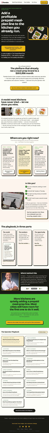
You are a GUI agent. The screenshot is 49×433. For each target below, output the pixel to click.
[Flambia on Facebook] (29, 426)
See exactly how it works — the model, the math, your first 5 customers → (13, 49)
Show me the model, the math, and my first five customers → (24, 322)
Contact (30, 429)
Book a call (43, 2)
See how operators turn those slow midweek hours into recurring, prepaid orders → (35, 214)
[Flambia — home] (5, 2)
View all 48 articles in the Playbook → (24, 410)
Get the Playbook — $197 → (24, 172)
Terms (18, 429)
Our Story (34, 2)
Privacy (22, 429)
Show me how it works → (8, 172)
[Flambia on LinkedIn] (26, 426)
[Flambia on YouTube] (23, 426)
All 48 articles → (43, 332)
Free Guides (27, 2)
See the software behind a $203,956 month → (24, 88)
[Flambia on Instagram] (20, 426)
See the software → (40, 172)
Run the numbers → (24, 243)
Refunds (26, 429)
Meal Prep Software (17, 2)
